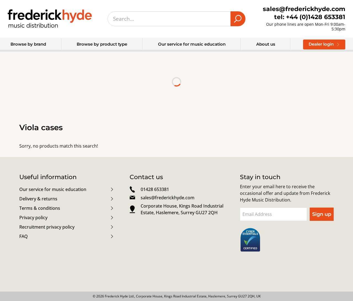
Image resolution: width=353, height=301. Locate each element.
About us (265, 44)
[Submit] (238, 18)
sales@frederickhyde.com (167, 197)
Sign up (321, 214)
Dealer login (321, 44)
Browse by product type (102, 44)
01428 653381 (155, 189)
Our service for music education (192, 44)
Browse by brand (28, 44)
